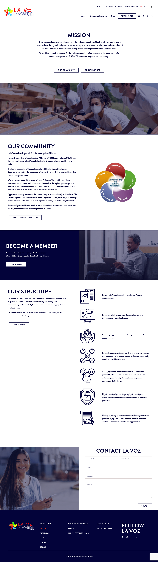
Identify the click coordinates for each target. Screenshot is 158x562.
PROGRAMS (44, 533)
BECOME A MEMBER (114, 6)
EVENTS (71, 528)
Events (113, 16)
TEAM (42, 538)
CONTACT (43, 542)
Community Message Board (99, 16)
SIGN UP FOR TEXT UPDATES (78, 533)
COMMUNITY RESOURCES (78, 524)
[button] (127, 16)
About (83, 16)
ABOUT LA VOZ (45, 524)
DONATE (100, 6)
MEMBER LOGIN (131, 6)
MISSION (43, 528)
